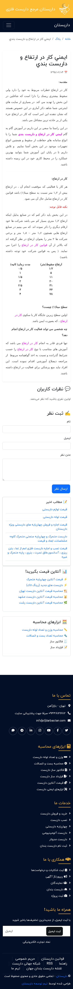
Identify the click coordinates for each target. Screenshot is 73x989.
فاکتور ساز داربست (53, 770)
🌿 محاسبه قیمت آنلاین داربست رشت (43, 603)
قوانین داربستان (52, 959)
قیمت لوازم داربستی (54, 509)
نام (69, 422)
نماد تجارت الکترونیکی (36, 942)
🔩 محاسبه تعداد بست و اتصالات (46, 636)
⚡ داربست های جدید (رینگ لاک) (46, 585)
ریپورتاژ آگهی (55, 877)
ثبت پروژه (57, 896)
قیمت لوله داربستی (55, 517)
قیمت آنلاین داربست (50, 783)
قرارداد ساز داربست (52, 776)
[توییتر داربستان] (66, 731)
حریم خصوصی (25, 959)
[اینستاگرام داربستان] (40, 731)
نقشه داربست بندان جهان (44, 968)
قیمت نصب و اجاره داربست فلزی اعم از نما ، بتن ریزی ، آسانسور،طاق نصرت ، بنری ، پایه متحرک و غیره (37, 553)
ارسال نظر (61, 489)
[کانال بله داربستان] (13, 731)
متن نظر (65, 455)
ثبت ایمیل (54, 931)
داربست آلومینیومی (54, 833)
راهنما (63, 963)
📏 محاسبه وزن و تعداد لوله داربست (44, 630)
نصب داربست (58, 820)
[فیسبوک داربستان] (58, 731)
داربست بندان (55, 889)
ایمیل (67, 438)
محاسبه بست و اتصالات (49, 764)
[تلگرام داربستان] (22, 731)
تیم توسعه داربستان (34, 984)
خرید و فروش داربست (53, 814)
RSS (50, 963)
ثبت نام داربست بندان (53, 846)
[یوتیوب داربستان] (49, 731)
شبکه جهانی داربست (26, 963)
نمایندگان (57, 883)
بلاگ (58, 39)
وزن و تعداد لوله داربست (48, 757)
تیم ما (15, 968)
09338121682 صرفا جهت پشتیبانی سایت (40, 713)
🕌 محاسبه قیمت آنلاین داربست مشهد (42, 597)
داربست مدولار (58, 839)
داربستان (62, 25)
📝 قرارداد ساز (58, 647)
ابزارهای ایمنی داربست (50, 789)
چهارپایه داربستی (56, 827)
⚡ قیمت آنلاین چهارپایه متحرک (47, 579)
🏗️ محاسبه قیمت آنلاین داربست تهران (43, 591)
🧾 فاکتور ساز (58, 642)
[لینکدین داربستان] (31, 731)
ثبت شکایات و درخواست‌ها (48, 870)
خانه (68, 39)
